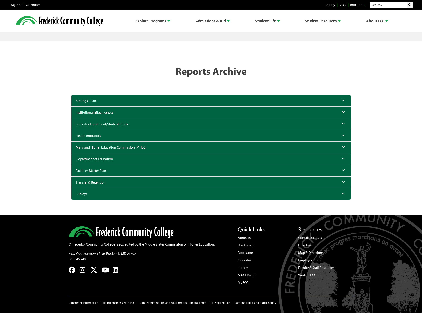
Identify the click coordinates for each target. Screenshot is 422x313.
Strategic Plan (86, 101)
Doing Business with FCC (119, 303)
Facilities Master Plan (91, 171)
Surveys (81, 194)
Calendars (33, 5)
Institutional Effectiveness (94, 112)
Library (243, 268)
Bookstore (245, 253)
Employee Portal (310, 260)
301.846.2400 (78, 259)
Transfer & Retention (91, 182)
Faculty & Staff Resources (316, 268)
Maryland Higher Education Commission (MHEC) (111, 147)
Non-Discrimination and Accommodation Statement (173, 303)
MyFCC (16, 5)
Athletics (244, 238)
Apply (330, 5)
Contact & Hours (310, 238)
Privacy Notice (221, 303)
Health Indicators (88, 136)
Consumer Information (83, 303)
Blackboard (246, 245)
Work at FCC (307, 275)
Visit (343, 5)
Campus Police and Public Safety (255, 303)
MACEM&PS (246, 275)
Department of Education (94, 159)
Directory (305, 245)
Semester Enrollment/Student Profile (102, 124)
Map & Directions (310, 253)
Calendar (244, 260)
